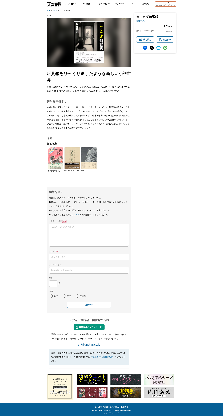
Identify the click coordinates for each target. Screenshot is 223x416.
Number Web (119, 410)
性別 (51, 291)
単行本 (55, 10)
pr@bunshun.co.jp (89, 344)
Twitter (152, 48)
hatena (158, 48)
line (165, 48)
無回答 (83, 296)
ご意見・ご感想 (55, 221)
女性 (69, 296)
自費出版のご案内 (111, 407)
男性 (56, 296)
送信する (89, 305)
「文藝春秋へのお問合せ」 (102, 357)
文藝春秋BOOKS (62, 4)
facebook (145, 48)
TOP (48, 10)
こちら (77, 215)
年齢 (51, 278)
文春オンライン (108, 410)
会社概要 (98, 407)
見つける (146, 4)
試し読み (147, 40)
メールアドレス (55, 265)
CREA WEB (127, 410)
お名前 (51, 251)
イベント (133, 4)
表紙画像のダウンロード (90, 327)
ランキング (119, 4)
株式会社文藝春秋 (97, 410)
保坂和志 (140, 21)
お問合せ (124, 407)
